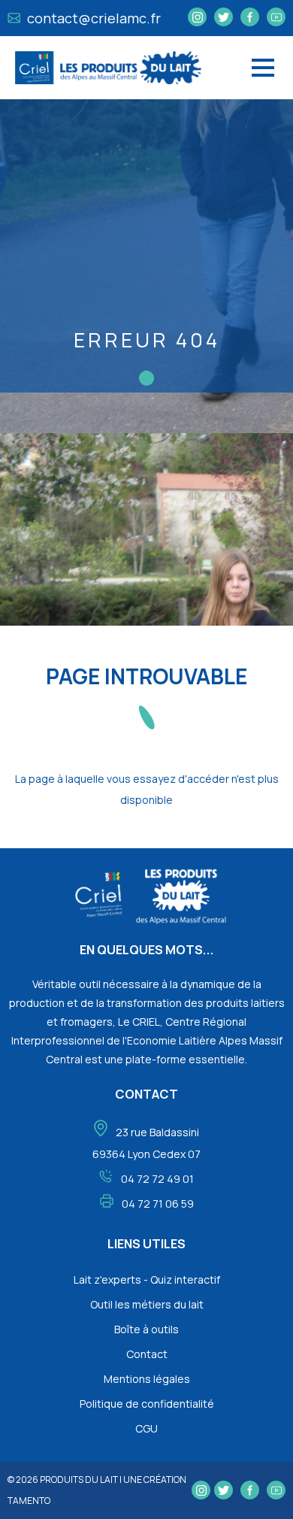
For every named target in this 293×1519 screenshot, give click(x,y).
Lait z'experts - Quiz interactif (147, 1279)
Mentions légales (147, 1379)
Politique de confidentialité (147, 1403)
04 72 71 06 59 (158, 1203)
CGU (146, 1428)
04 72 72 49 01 (157, 1179)
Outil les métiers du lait (147, 1304)
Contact (147, 1354)
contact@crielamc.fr (92, 18)
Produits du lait (79, 1479)
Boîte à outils (146, 1329)
